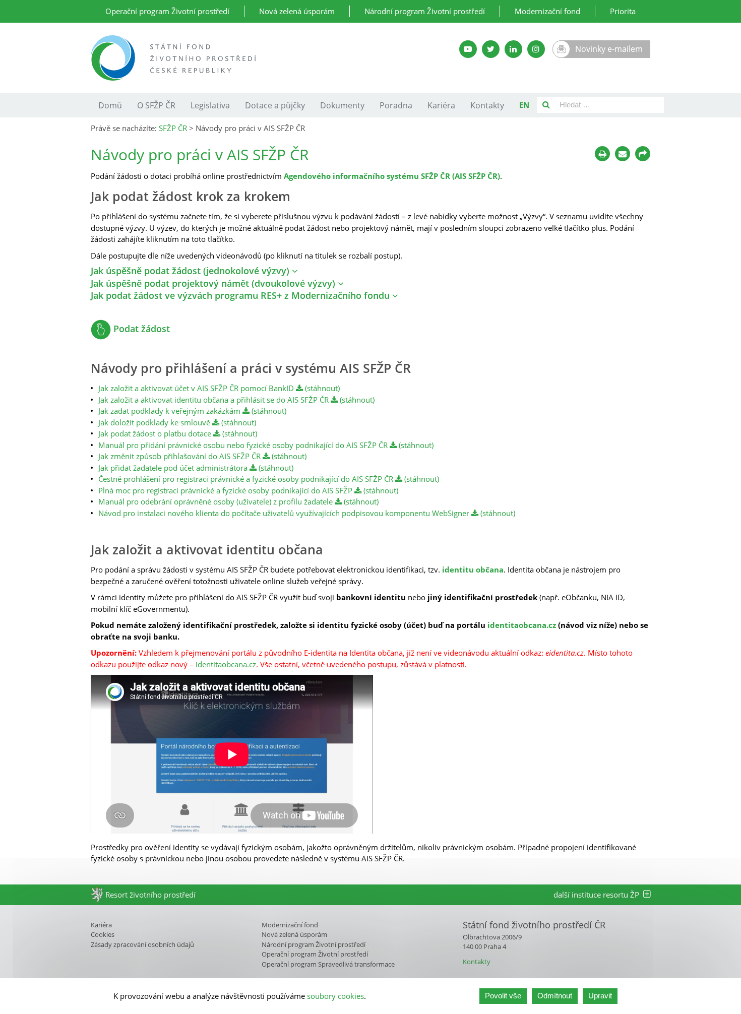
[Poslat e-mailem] (622, 153)
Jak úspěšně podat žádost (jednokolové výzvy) (191, 271)
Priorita (623, 11)
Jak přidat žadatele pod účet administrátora (173, 468)
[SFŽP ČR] (251, 58)
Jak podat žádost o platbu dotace (154, 433)
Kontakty (487, 105)
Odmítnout (554, 995)
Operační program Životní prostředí (167, 11)
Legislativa (210, 105)
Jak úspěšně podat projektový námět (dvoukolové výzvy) (214, 283)
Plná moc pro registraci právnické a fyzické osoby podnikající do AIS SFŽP (225, 490)
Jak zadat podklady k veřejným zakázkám (170, 411)
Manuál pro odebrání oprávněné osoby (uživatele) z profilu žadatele (215, 501)
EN (524, 105)
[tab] (370, 271)
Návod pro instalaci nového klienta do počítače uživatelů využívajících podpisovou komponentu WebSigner (283, 513)
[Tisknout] (602, 153)
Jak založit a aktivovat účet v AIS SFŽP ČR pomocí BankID (196, 388)
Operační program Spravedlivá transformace (328, 964)
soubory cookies (335, 996)
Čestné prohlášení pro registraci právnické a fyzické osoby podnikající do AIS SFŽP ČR (245, 479)
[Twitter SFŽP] (491, 49)
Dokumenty (342, 105)
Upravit (600, 995)
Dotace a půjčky (275, 105)
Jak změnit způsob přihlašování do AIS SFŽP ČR (179, 456)
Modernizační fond (547, 11)
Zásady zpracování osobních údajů (142, 944)
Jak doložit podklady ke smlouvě (154, 422)
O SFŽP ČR (156, 105)
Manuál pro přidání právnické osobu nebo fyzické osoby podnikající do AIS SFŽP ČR (243, 445)
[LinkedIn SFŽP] (513, 49)
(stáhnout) (321, 388)
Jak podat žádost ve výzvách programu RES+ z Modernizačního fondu (241, 295)
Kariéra (441, 105)
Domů (110, 105)
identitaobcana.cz (521, 625)
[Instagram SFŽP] (536, 49)
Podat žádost (140, 329)
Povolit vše (503, 995)
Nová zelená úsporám (297, 11)
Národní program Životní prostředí (424, 11)
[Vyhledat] (546, 105)
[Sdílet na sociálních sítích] (642, 153)
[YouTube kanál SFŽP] (468, 49)
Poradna (396, 105)
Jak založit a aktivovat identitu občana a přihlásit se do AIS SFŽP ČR (213, 400)
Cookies (102, 934)
